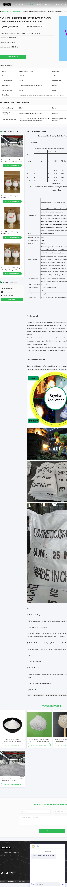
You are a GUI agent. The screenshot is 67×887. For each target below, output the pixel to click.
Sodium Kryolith (17, 11)
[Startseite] (7, 4)
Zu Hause (19, 4)
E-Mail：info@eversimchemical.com (13, 855)
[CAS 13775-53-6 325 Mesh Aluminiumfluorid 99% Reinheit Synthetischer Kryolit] (12, 724)
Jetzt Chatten (12, 56)
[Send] (62, 884)
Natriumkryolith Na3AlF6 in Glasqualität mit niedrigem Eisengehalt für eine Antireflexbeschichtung (12, 269)
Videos (38, 4)
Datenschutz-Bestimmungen (8, 881)
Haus (3, 11)
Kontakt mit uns (60, 4)
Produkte (30, 4)
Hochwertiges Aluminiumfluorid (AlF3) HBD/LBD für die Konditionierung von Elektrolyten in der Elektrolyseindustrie (11, 161)
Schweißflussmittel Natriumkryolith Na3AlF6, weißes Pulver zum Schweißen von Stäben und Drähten (11, 233)
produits (9, 11)
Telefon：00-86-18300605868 (11, 852)
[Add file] (32, 884)
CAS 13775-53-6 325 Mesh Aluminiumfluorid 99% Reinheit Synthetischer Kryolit (12, 740)
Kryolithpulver (63, 695)
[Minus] (63, 846)
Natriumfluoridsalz (51, 695)
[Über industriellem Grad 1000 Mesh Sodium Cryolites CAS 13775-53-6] (39, 724)
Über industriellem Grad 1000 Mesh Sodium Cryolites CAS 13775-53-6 (39, 740)
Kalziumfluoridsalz (38, 695)
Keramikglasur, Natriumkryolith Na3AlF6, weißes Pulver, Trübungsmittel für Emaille (9, 197)
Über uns (48, 4)
